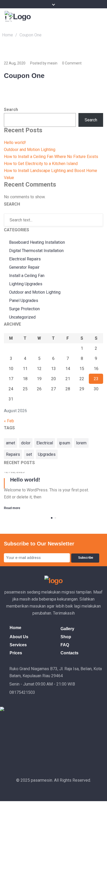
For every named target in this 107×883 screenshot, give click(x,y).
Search (11, 109)
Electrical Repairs (25, 258)
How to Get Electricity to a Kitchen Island (41, 163)
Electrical (44, 442)
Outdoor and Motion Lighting (29, 149)
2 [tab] (55, 518)
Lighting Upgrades (25, 283)
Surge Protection (24, 308)
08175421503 (22, 692)
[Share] (78, 5)
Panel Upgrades (23, 300)
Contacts (69, 653)
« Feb (9, 420)
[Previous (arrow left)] (9, 441)
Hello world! (15, 142)
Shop (66, 637)
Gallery (67, 629)
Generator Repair (24, 267)
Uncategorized (22, 317)
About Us (19, 637)
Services (18, 645)
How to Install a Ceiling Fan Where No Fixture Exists (51, 156)
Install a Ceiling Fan (26, 275)
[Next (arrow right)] (98, 441)
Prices (16, 653)
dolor (25, 442)
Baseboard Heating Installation (37, 242)
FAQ (65, 645)
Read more (12, 508)
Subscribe (86, 557)
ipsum (64, 442)
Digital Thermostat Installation (36, 250)
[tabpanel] (53, 491)
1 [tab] (51, 518)
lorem (81, 442)
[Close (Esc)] (90, 5)
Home (7, 34)
